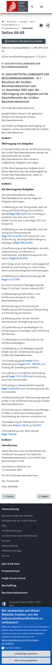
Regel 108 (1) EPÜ (18, 213)
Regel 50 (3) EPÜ (18, 258)
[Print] (41, 25)
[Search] (33, 6)
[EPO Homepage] (17, 7)
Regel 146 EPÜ (9, 434)
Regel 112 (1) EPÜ (11, 279)
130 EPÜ (36, 364)
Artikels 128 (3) (20, 425)
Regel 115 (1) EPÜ (18, 376)
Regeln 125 (24, 364)
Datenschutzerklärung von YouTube (16, 640)
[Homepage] (3, 21)
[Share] (47, 25)
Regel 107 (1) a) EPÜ (12, 236)
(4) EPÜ (37, 425)
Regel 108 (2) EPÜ (23, 242)
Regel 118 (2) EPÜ (11, 388)
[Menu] (42, 6)
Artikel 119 (31, 360)
